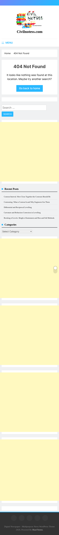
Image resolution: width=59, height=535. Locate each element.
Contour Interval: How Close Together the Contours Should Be (27, 197)
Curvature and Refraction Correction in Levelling (22, 213)
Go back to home (29, 88)
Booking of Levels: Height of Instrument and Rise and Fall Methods (29, 218)
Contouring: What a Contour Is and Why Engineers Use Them (27, 202)
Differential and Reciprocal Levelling (18, 207)
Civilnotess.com (29, 31)
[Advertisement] (29, 152)
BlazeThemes (37, 530)
